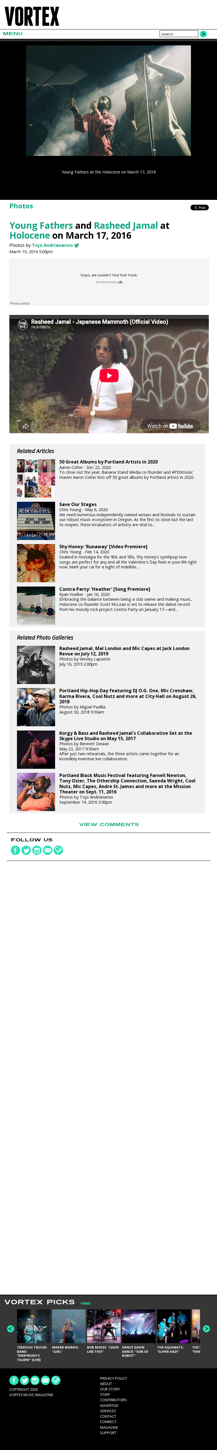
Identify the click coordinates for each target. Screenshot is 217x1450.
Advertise (109, 1405)
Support (108, 1432)
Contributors (113, 1399)
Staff (105, 1394)
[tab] (82, 1303)
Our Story (110, 1389)
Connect (108, 1421)
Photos (21, 205)
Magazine (109, 1427)
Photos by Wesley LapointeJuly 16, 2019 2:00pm (124, 656)
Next (206, 1328)
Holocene (29, 235)
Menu (13, 33)
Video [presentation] (85, 1303)
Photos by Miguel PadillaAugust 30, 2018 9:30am (128, 701)
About (106, 1383)
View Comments (109, 825)
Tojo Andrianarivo (52, 245)
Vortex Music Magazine (31, 1394)
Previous (10, 1328)
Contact (108, 1416)
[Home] (31, 25)
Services (108, 1410)
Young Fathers (41, 225)
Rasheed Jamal (126, 225)
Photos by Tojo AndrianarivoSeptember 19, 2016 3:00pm (127, 789)
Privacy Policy (113, 1378)
